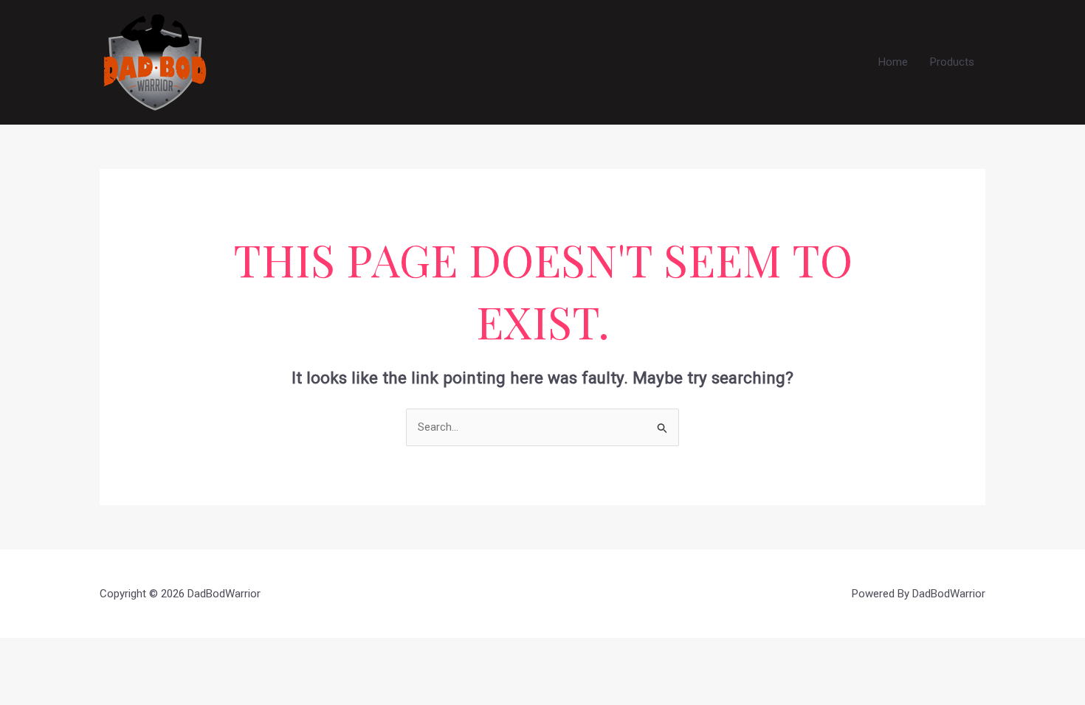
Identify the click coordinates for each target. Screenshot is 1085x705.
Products (952, 62)
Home (893, 62)
